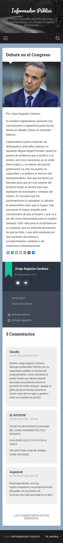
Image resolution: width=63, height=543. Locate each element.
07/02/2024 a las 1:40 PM (23, 419)
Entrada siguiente (21, 320)
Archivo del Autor (18, 283)
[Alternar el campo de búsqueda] (58, 38)
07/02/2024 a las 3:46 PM (23, 475)
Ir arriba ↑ (53, 536)
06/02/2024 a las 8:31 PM (23, 355)
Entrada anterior (21, 314)
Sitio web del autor (26, 283)
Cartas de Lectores (22, 303)
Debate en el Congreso (28, 55)
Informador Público (31, 10)
